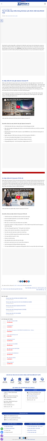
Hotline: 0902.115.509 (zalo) (30, 439)
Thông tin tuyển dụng (10, 428)
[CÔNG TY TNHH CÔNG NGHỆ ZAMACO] (23, 4)
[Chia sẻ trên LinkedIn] (29, 281)
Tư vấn (3, 9)
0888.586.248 (23, 0)
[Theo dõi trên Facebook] (20, 438)
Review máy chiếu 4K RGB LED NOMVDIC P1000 (16, 298)
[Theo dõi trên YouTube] (27, 438)
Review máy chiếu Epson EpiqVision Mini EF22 (16, 305)
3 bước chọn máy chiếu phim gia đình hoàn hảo (12, 288)
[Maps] (2, 435)
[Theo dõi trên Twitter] (23, 438)
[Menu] (1, 3)
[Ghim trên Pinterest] (27, 281)
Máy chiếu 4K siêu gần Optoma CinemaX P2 (16, 172)
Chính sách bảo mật (32, 432)
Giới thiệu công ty (9, 426)
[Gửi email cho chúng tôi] (25, 438)
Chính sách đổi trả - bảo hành (34, 428)
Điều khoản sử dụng (32, 430)
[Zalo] (2, 432)
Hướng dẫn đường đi (32, 395)
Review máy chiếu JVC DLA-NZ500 (13, 313)
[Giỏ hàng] (45, 3)
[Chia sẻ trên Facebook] (20, 281)
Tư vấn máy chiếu (8, 9)
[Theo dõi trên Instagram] (22, 438)
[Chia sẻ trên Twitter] (22, 281)
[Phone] (2, 429)
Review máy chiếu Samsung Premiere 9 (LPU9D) (16, 309)
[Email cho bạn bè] (25, 281)
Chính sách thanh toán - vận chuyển (35, 426)
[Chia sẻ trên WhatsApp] (18, 281)
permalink (30, 285)
